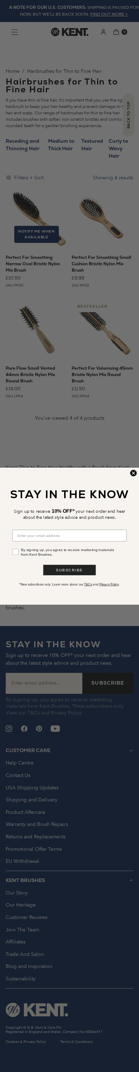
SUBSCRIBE (69, 570)
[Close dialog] (133, 473)
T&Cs (88, 584)
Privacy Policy (109, 584)
